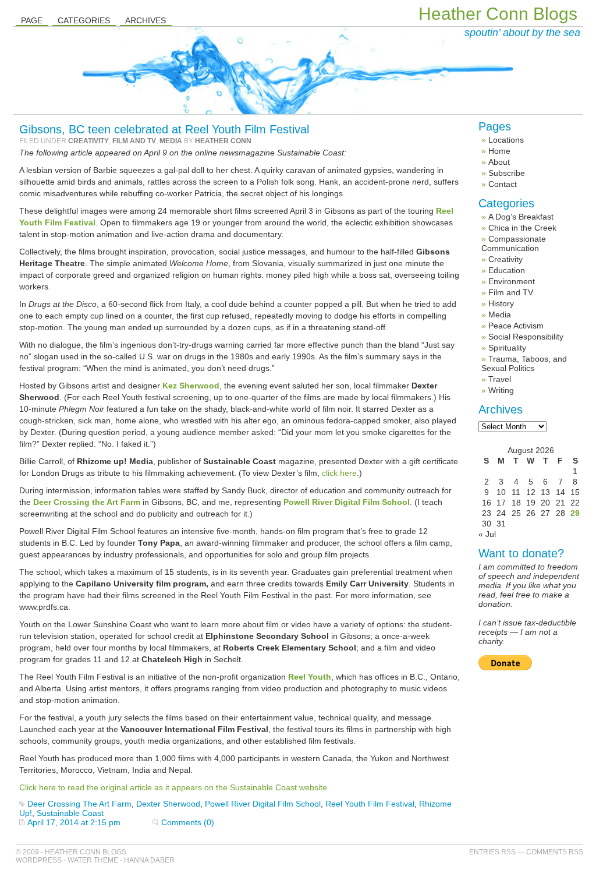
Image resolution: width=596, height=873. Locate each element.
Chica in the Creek (522, 227)
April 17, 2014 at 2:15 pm (73, 822)
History (501, 303)
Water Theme (93, 860)
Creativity (88, 141)
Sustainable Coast (70, 813)
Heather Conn (223, 141)
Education (506, 270)
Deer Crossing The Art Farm (79, 803)
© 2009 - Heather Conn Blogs (71, 852)
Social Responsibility (525, 336)
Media (170, 141)
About (499, 162)
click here (339, 473)
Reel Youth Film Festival (369, 803)
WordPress (39, 860)
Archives (145, 20)
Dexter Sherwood (168, 803)
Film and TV (134, 141)
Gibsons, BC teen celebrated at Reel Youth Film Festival (164, 129)
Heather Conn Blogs (497, 13)
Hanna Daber (149, 860)
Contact (502, 184)
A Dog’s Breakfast (521, 216)
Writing (501, 390)
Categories (84, 20)
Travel (499, 379)
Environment (511, 281)
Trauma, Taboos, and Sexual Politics (524, 363)
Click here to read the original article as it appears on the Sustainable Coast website (173, 787)
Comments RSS (554, 852)
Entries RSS (492, 852)
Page (31, 20)
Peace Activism (516, 325)
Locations (506, 139)
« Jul (487, 534)
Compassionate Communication (513, 243)
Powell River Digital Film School (263, 803)
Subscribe (506, 173)
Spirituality (507, 347)
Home (499, 150)
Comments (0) (187, 822)
